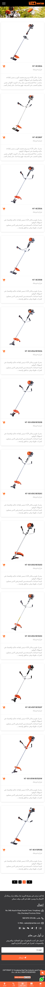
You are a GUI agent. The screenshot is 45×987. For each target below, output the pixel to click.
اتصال (40, 904)
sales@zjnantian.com (32, 923)
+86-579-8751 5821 (29, 918)
